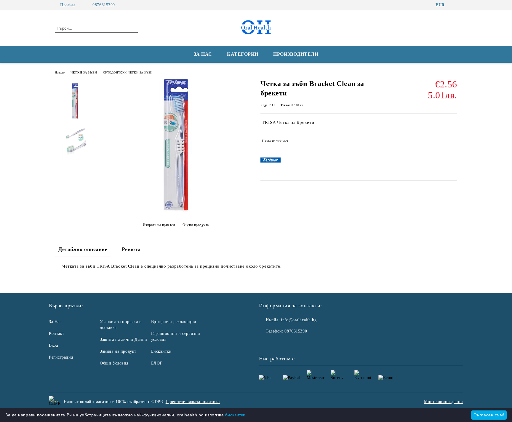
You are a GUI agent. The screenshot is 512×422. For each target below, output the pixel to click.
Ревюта (131, 249)
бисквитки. (236, 415)
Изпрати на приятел (159, 225)
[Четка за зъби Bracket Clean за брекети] (175, 210)
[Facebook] (454, 5)
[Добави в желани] (453, 142)
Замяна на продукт (118, 351)
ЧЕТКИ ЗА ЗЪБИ (84, 72)
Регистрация (61, 357)
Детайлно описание (83, 249)
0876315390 (103, 5)
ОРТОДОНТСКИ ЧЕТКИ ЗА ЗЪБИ (128, 72)
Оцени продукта (196, 225)
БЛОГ (156, 363)
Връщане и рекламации (173, 321)
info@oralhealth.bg (298, 320)
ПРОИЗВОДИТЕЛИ (295, 54)
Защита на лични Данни (123, 339)
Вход (53, 345)
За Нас (55, 321)
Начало (60, 72)
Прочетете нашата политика (193, 401)
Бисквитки (161, 351)
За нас (203, 54)
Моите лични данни (443, 401)
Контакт (56, 333)
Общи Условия (114, 363)
